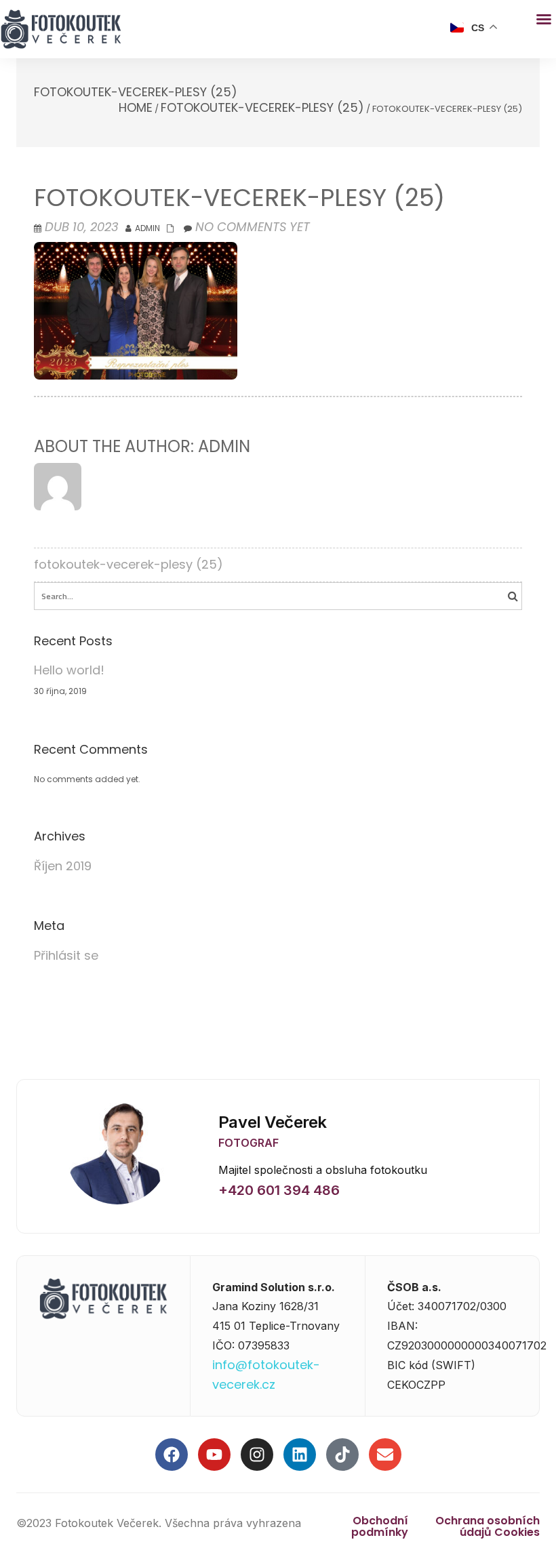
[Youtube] (214, 1454)
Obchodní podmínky (379, 1526)
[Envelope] (385, 1454)
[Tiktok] (342, 1454)
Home (136, 107)
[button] (544, 19)
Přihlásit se (66, 955)
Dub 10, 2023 (82, 226)
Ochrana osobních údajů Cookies (487, 1526)
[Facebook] (171, 1454)
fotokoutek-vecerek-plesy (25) (262, 107)
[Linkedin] (299, 1454)
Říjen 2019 (63, 865)
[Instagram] (257, 1454)
